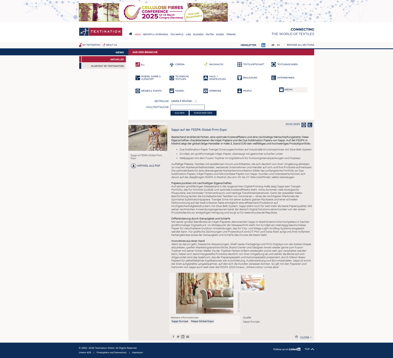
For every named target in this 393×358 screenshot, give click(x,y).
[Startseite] (101, 36)
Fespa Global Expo (202, 321)
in (183, 336)
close (304, 337)
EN (278, 45)
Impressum (137, 352)
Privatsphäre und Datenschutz (111, 352)
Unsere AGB (85, 352)
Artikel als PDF (148, 165)
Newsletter (248, 45)
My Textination (91, 45)
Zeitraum (161, 101)
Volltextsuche (157, 107)
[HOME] (130, 33)
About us (111, 45)
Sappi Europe (180, 321)
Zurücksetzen (203, 113)
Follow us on (281, 349)
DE (273, 45)
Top (307, 349)
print (296, 336)
